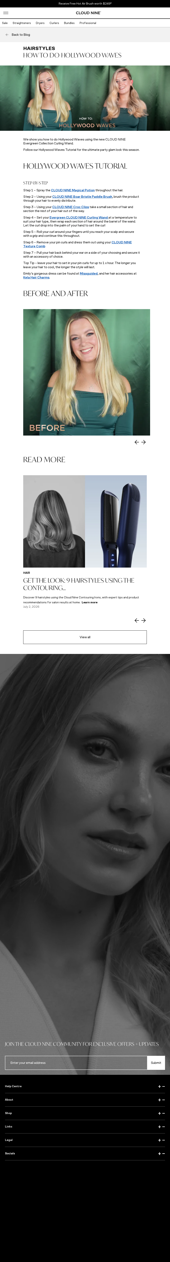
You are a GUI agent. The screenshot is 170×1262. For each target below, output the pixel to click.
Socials (85, 1153)
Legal (85, 1140)
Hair (26, 573)
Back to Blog (21, 35)
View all (85, 637)
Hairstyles (39, 48)
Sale (5, 23)
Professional (88, 23)
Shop (85, 1113)
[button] (5, 13)
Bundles (69, 23)
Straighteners (22, 23)
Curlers (54, 23)
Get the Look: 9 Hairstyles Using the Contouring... (78, 584)
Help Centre (85, 1086)
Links (85, 1127)
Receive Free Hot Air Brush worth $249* (85, 3)
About (85, 1100)
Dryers (40, 23)
